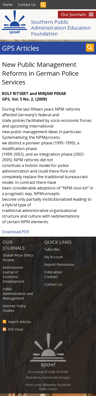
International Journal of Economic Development (13, 274)
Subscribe (52, 249)
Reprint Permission (59, 264)
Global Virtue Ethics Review (18, 257)
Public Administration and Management (18, 294)
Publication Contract (53, 274)
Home (8, 4)
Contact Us (27, 4)
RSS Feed (15, 329)
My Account (53, 257)
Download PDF (15, 231)
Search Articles (19, 321)
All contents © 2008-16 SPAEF (48, 372)
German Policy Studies (14, 308)
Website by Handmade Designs (48, 377)
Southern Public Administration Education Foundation (61, 28)
